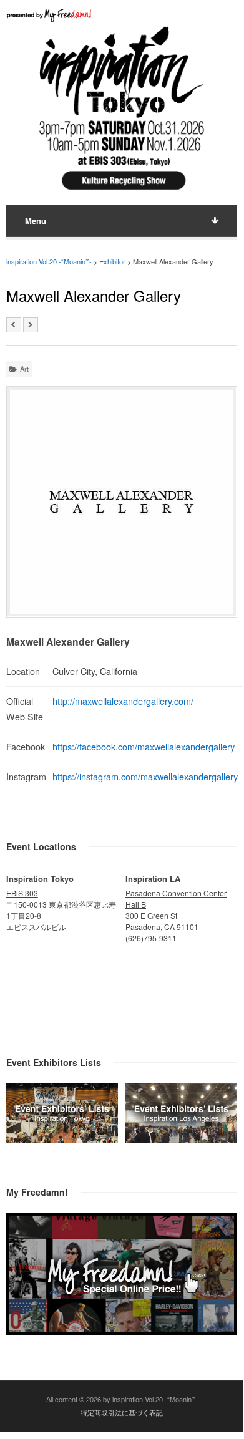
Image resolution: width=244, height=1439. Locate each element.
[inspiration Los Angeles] (181, 1139)
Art (24, 369)
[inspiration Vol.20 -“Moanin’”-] (122, 192)
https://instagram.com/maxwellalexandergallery (145, 776)
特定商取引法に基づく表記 (122, 1412)
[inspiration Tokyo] (62, 1139)
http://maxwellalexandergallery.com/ (122, 700)
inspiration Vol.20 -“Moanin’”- (49, 261)
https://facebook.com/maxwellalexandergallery (143, 746)
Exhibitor (112, 261)
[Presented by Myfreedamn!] (50, 15)
